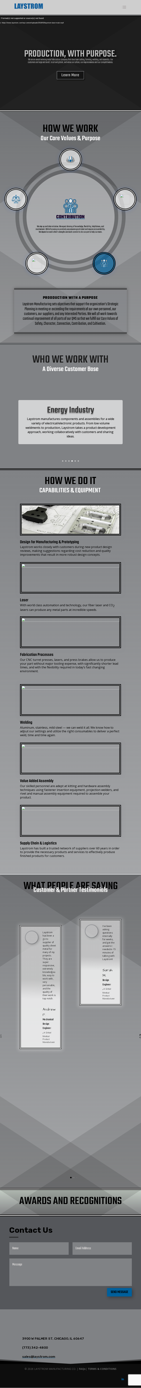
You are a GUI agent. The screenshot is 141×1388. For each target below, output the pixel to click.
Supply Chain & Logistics (38, 843)
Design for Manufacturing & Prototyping (49, 542)
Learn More (70, 75)
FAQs (82, 1369)
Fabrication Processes (36, 654)
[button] (71, 1177)
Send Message (119, 1292)
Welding (26, 722)
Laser (24, 600)
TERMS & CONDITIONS (102, 1369)
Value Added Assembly (36, 781)
